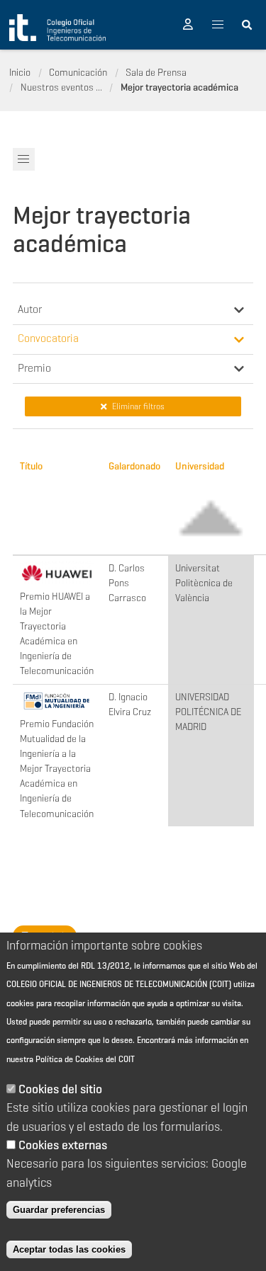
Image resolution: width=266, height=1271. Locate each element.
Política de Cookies (69, 1059)
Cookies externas (62, 1145)
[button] (188, 25)
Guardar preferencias (59, 1209)
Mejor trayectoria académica (179, 87)
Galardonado (134, 466)
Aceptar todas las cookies (69, 1249)
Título (31, 466)
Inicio (20, 72)
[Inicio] (57, 27)
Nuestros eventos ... (61, 87)
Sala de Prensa (156, 72)
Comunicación (78, 72)
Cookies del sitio (60, 1089)
